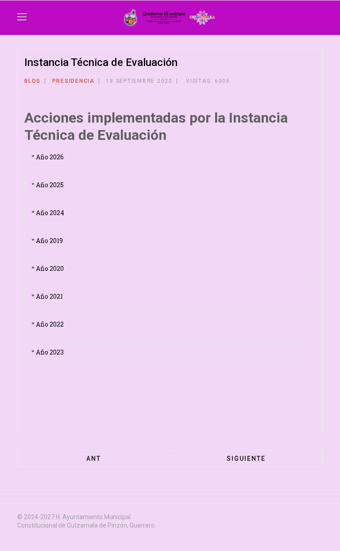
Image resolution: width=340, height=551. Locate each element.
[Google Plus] (255, 82)
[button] (308, 17)
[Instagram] (303, 518)
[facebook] (255, 518)
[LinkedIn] (266, 82)
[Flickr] (319, 518)
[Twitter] (244, 82)
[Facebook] (233, 82)
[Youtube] (287, 518)
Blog (32, 81)
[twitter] (271, 518)
